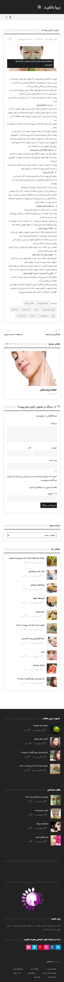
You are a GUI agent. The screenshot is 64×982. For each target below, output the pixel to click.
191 (23, 589)
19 (28, 842)
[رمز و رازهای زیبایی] (56, 840)
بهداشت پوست (42, 303)
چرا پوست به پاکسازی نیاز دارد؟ (36, 796)
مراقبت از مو (34, 969)
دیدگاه (53, 424)
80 (23, 670)
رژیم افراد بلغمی (38, 598)
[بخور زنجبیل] (52, 615)
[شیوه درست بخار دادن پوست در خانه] (52, 628)
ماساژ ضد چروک (42, 823)
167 (22, 643)
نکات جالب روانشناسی (36, 571)
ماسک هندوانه (38, 665)
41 (28, 801)
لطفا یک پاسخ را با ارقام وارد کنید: (43, 487)
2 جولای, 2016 (39, 815)
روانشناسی (31, 973)
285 (22, 683)
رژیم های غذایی (18, 969)
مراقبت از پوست (51, 969)
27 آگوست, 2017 (34, 616)
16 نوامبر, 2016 (39, 828)
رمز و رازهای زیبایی (42, 837)
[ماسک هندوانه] (52, 668)
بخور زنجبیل (40, 611)
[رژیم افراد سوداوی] (52, 588)
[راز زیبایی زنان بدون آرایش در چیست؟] (52, 682)
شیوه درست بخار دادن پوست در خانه (30, 625)
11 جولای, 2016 (39, 842)
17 (29, 815)
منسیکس (49, 961)
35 (28, 828)
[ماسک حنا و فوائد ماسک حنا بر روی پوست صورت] (52, 561)
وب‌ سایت (53, 460)
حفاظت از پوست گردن (17, 389)
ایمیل (54, 448)
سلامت (32, 315)
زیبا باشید (52, 7)
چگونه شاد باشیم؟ (40, 725)
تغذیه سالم (29, 303)
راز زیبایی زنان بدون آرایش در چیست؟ (30, 678)
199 (24, 563)
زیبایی (53, 315)
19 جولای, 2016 (38, 743)
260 (22, 616)
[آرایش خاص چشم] (55, 742)
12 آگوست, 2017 (34, 683)
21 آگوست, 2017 (34, 670)
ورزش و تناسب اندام (49, 973)
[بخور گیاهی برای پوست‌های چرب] (52, 642)
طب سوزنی (16, 973)
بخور (42, 651)
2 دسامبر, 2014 (39, 801)
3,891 (26, 730)
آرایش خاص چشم (41, 738)
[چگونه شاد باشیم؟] (55, 729)
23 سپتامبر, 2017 (34, 576)
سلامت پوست (21, 315)
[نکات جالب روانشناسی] (52, 575)
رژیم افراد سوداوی (37, 584)
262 (22, 630)
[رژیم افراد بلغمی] (52, 601)
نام (29, 448)
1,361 (27, 743)
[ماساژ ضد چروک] (56, 827)
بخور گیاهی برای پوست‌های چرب (32, 638)
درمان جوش (26, 309)
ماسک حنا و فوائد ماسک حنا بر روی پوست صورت (26, 558)
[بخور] (52, 655)
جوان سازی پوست (24, 39)
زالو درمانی (37, 977)
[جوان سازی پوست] (56, 813)
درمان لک (15, 309)
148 (22, 576)
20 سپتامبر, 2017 (34, 589)
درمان (36, 309)
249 (23, 603)
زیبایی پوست (43, 315)
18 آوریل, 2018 (35, 563)
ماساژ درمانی (52, 977)
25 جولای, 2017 (38, 730)
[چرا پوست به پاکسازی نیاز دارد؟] (56, 800)
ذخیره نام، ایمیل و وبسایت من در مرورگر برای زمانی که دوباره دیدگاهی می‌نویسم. (32, 478)
